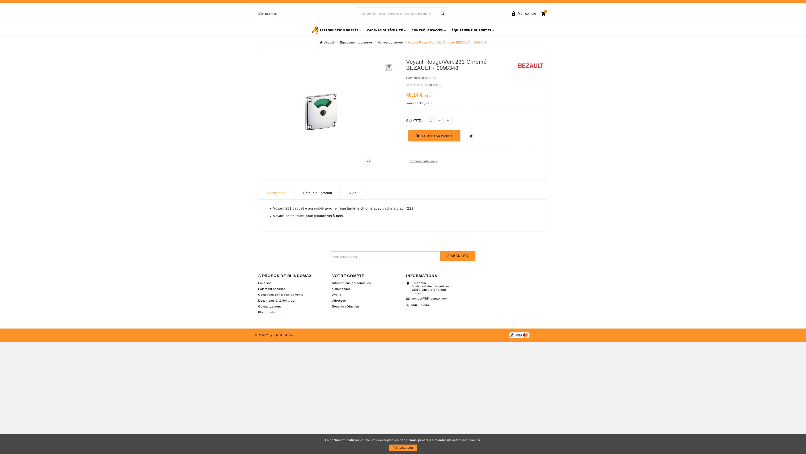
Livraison (265, 283)
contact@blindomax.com (429, 298)
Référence (413, 77)
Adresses (339, 300)
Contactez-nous (269, 306)
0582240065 (420, 304)
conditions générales (416, 440)
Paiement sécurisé (272, 288)
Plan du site (267, 312)
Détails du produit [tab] (317, 193)
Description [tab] (276, 193)
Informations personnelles (351, 283)
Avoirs (337, 294)
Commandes (341, 288)
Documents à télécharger (277, 300)
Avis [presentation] (352, 193)
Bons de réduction (345, 306)
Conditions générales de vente (281, 294)
